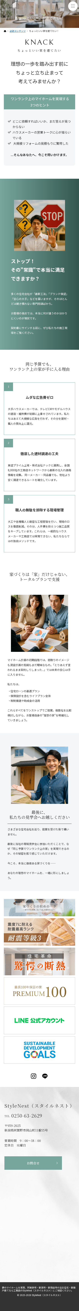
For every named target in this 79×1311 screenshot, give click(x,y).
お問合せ (33, 1163)
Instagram (34, 1076)
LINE (45, 1076)
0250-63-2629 (26, 1115)
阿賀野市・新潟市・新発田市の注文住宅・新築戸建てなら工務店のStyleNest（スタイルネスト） (39, 1289)
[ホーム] (5, 31)
